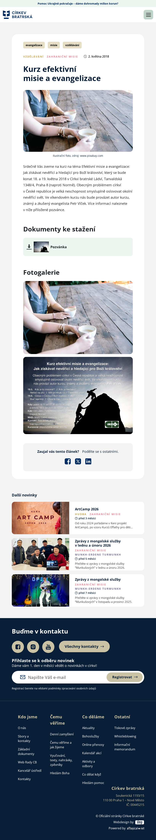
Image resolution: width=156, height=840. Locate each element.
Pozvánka (58, 247)
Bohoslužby (90, 736)
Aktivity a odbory (88, 763)
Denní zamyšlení (62, 734)
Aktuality (88, 728)
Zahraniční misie (62, 56)
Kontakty (24, 779)
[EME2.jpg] (41, 246)
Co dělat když (91, 774)
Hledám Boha (59, 773)
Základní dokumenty (26, 751)
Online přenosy (93, 745)
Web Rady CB (27, 762)
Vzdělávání (33, 56)
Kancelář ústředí (29, 771)
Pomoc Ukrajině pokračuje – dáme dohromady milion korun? (78, 3)
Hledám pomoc (93, 783)
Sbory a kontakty (24, 738)
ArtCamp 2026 (87, 509)
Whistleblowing (125, 736)
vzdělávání (72, 45)
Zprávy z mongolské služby (98, 579)
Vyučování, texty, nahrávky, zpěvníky (61, 760)
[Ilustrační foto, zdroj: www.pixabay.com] (78, 317)
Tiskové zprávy (124, 728)
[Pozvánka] (78, 395)
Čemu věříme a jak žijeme (61, 744)
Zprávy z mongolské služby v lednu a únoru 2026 (98, 543)
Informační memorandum (124, 747)
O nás (22, 728)
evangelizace (34, 45)
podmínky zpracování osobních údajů (72, 688)
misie (53, 45)
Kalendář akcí (91, 753)
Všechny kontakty (81, 646)
